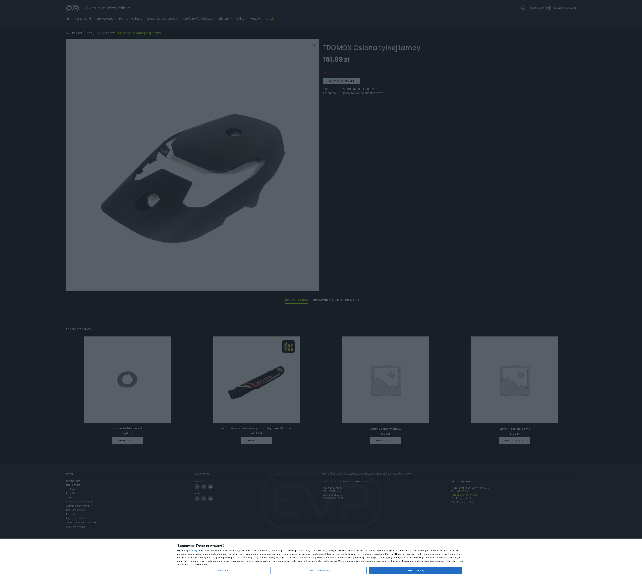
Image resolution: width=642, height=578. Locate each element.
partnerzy (192, 550)
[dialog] (321, 558)
